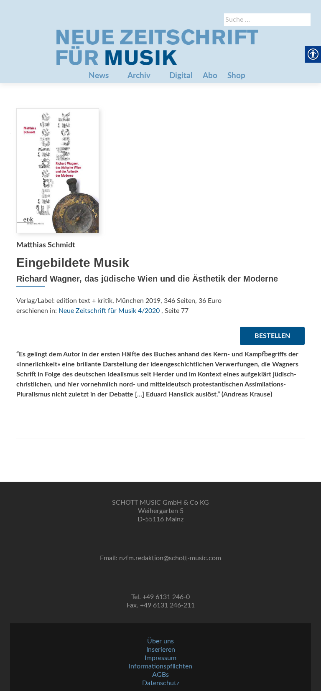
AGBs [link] (160, 674)
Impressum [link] (160, 658)
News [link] (99, 76)
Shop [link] (236, 76)
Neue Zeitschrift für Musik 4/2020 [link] (109, 310)
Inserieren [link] (160, 649)
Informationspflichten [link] (160, 666)
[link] (157, 47)
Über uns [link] (160, 641)
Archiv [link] (138, 76)
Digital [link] (181, 76)
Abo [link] (210, 76)
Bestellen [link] (272, 336)
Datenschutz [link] (160, 683)
